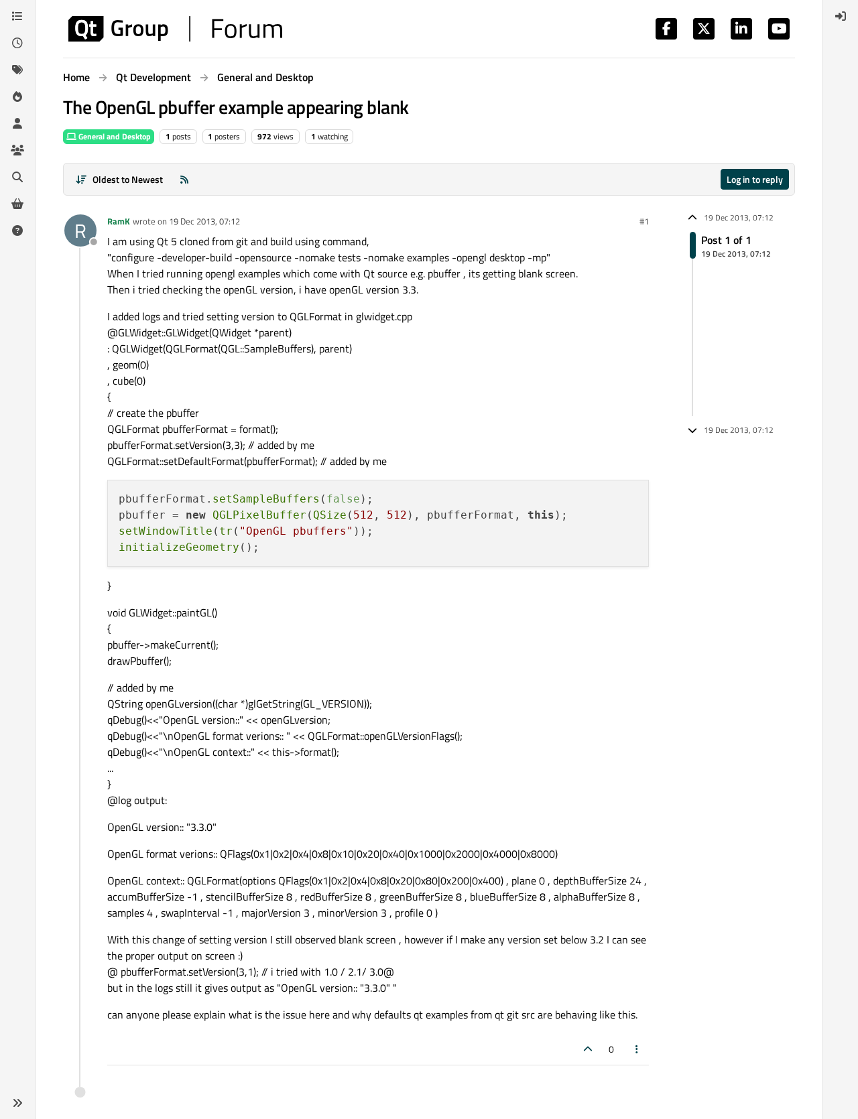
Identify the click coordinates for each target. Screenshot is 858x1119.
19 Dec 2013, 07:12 (204, 221)
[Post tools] (637, 1049)
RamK (118, 221)
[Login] (841, 16)
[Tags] (17, 69)
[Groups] (17, 150)
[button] (17, 1103)
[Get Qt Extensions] (17, 203)
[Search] (17, 177)
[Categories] (17, 16)
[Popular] (17, 96)
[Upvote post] (588, 1049)
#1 (644, 221)
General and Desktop (113, 136)
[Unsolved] (17, 230)
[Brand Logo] (175, 29)
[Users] (17, 123)
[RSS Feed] (184, 179)
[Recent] (17, 43)
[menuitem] (841, 16)
